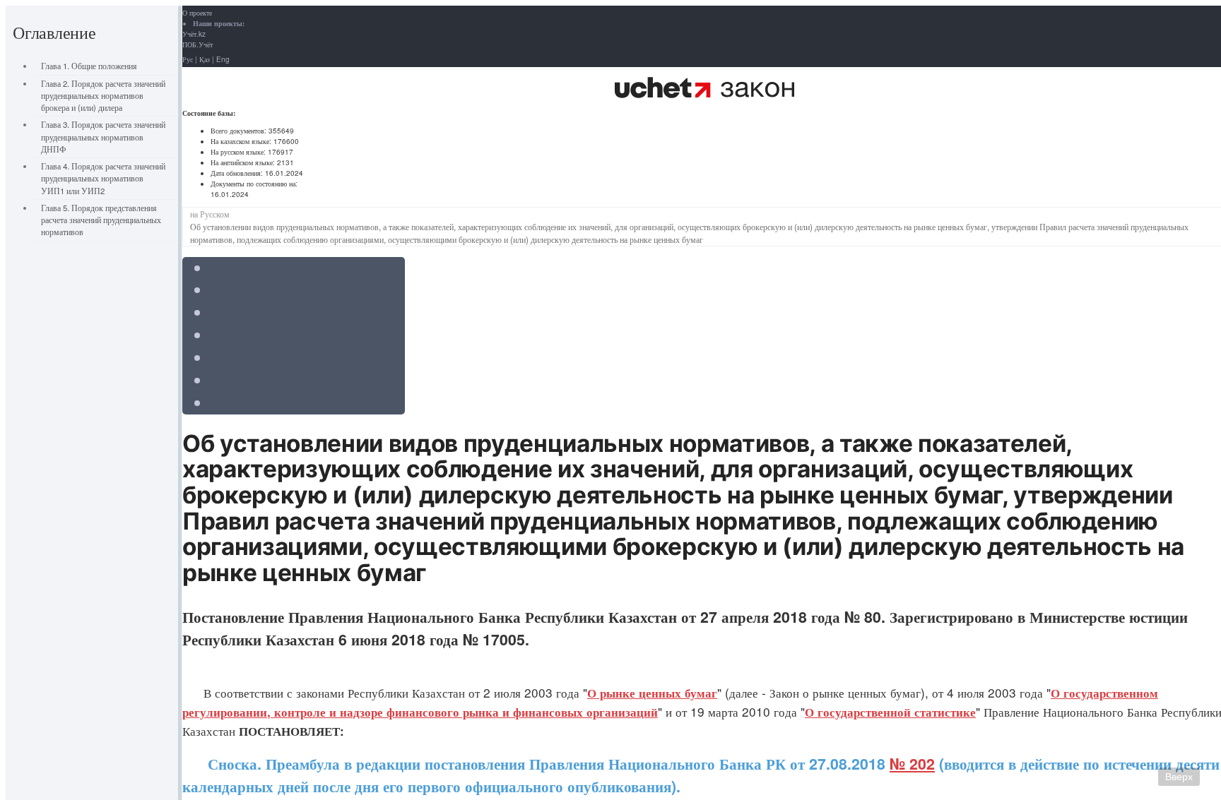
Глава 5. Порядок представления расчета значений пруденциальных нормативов (101, 220)
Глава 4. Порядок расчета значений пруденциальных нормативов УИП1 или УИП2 (103, 178)
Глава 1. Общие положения (89, 65)
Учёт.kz (194, 34)
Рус (187, 59)
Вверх (1179, 776)
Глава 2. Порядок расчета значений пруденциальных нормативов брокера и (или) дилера (103, 96)
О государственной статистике (890, 711)
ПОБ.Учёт (197, 44)
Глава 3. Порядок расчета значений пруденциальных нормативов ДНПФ (103, 137)
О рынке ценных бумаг (652, 692)
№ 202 (912, 764)
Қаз (204, 59)
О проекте (197, 13)
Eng (223, 59)
